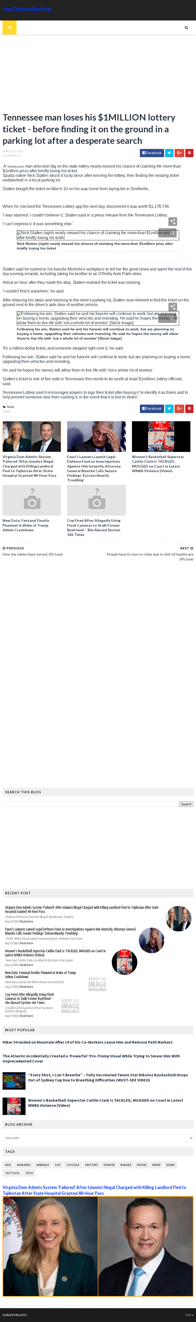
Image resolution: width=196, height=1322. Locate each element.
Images (125, 1164)
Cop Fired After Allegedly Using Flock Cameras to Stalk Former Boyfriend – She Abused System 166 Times (93, 527)
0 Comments (12, 155)
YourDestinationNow (27, 9)
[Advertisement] (98, 75)
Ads (8, 1164)
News (6, 411)
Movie (141, 1164)
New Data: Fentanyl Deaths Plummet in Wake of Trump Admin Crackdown (26, 525)
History (91, 1164)
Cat (58, 1164)
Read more (26, 921)
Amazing (24, 1164)
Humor (109, 1164)
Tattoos (12, 1173)
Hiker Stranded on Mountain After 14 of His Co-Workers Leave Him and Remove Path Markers (88, 1042)
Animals (42, 1164)
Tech (29, 1173)
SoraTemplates (15, 1315)
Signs (170, 1164)
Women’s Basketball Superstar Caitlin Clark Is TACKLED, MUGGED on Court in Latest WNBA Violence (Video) (158, 463)
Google (73, 1164)
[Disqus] (98, 635)
